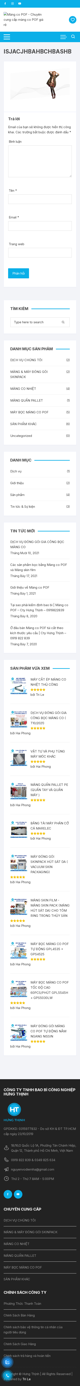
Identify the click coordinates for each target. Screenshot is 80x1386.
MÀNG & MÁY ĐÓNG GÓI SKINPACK (29, 374)
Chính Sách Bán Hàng (19, 1315)
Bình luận (15, 141)
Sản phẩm (17, 495)
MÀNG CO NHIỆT (23, 389)
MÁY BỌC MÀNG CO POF (29, 412)
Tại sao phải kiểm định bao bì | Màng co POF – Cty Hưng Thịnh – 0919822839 (39, 607)
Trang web (16, 244)
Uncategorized (21, 436)
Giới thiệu (17, 483)
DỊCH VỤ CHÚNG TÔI (26, 360)
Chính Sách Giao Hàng (20, 1344)
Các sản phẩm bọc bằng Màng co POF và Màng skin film (38, 567)
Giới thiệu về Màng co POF (29, 587)
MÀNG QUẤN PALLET (26, 400)
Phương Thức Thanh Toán (22, 1303)
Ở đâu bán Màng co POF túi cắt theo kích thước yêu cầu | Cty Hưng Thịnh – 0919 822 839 (38, 633)
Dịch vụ (16, 471)
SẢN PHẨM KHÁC (23, 424)
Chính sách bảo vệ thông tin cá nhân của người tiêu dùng (33, 1329)
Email (14, 217)
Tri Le (26, 1379)
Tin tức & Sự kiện (22, 507)
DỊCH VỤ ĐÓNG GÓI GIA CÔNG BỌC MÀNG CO (37, 544)
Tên (13, 190)
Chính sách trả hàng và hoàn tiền (27, 1356)
